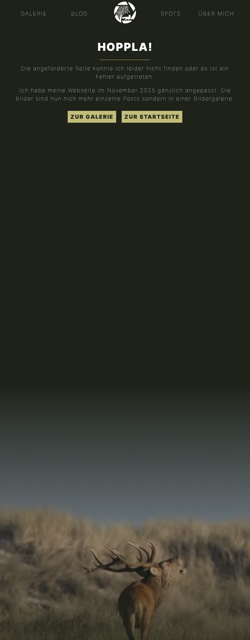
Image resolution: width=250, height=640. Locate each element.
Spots (171, 13)
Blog (79, 13)
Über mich (216, 13)
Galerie (34, 13)
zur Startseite (152, 117)
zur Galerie (91, 117)
